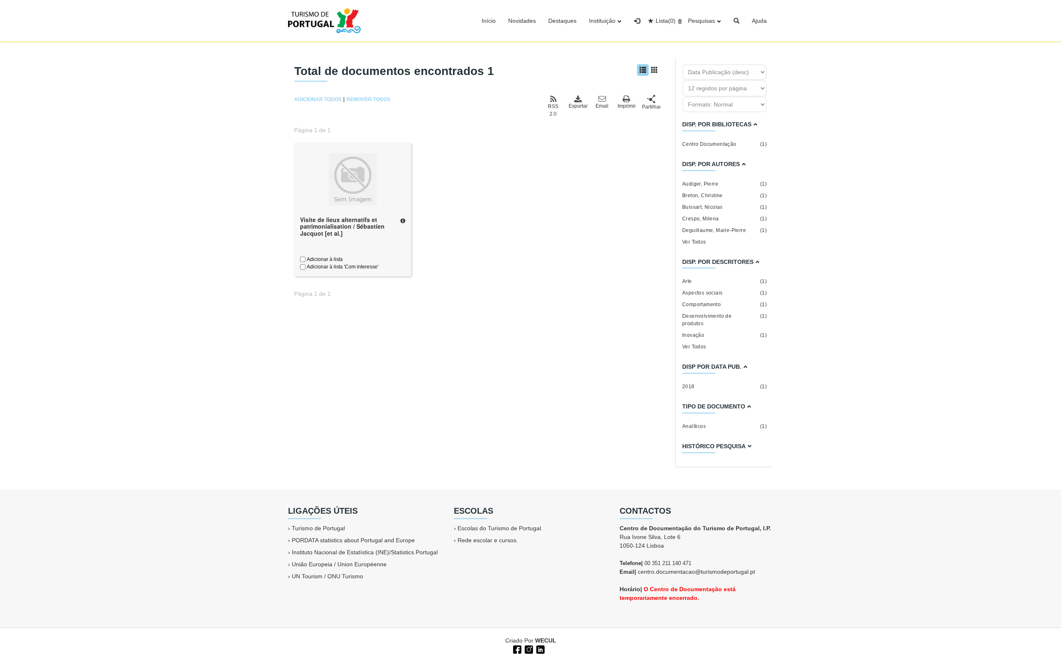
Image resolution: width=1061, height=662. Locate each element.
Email (602, 106)
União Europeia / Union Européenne (339, 564)
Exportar (578, 106)
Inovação (724, 335)
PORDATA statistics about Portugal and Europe (353, 540)
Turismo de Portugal (318, 528)
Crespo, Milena (724, 219)
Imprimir (627, 106)
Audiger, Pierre (724, 184)
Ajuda (759, 20)
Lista (666, 20)
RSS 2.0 (553, 110)
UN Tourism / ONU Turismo (327, 576)
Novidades (522, 20)
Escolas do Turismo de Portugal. (500, 528)
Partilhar (651, 107)
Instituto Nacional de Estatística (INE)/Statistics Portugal (365, 552)
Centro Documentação (724, 144)
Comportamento (724, 304)
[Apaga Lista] (679, 20)
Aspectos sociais (724, 293)
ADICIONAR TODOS (318, 99)
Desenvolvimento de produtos (724, 319)
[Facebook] (516, 648)
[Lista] (643, 70)
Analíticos (724, 426)
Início (489, 20)
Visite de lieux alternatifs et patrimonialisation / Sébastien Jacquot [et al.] (342, 226)
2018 (724, 386)
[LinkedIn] (539, 648)
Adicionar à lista (324, 259)
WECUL (545, 640)
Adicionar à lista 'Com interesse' (341, 267)
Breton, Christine (724, 195)
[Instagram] (528, 648)
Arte (724, 281)
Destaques (562, 20)
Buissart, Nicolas (724, 207)
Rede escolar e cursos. (488, 540)
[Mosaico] (654, 70)
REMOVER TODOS (368, 99)
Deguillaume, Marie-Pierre (724, 230)
